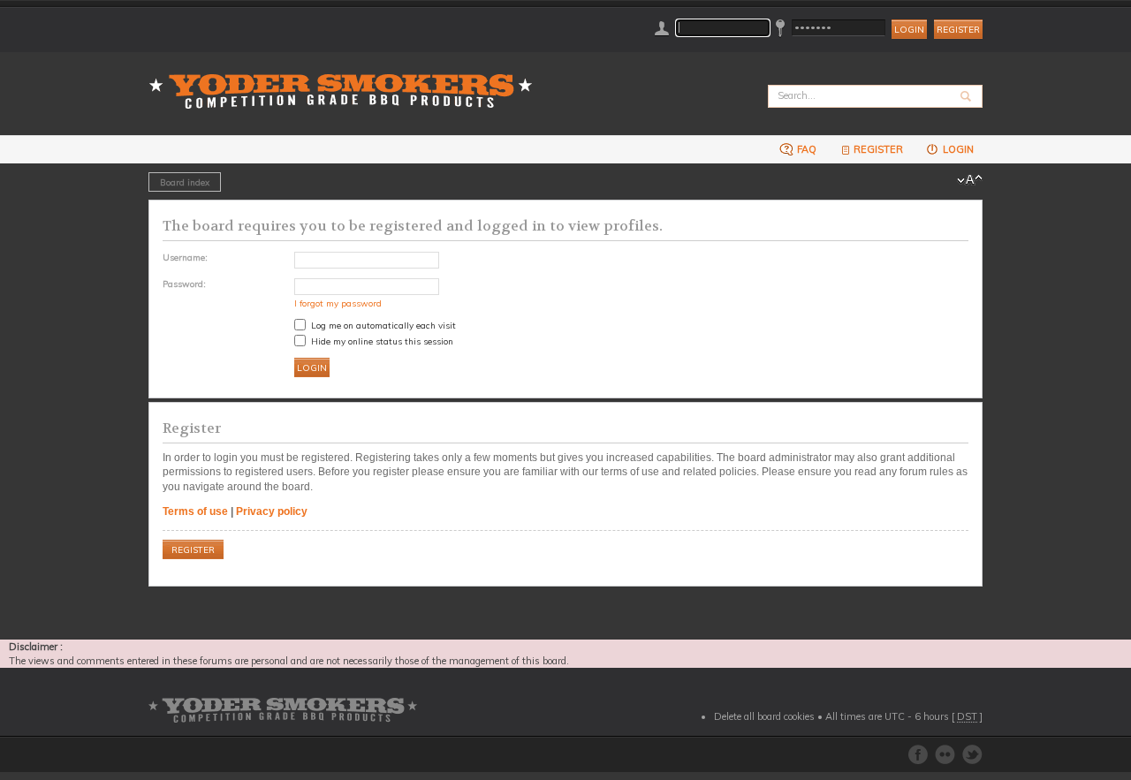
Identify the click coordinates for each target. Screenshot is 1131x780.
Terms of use (195, 511)
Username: (185, 257)
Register (958, 29)
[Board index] (346, 81)
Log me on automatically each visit (382, 325)
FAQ (805, 149)
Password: (184, 283)
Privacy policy (271, 511)
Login (957, 149)
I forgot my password (338, 303)
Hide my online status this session (380, 341)
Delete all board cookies (764, 716)
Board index (184, 182)
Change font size (970, 180)
